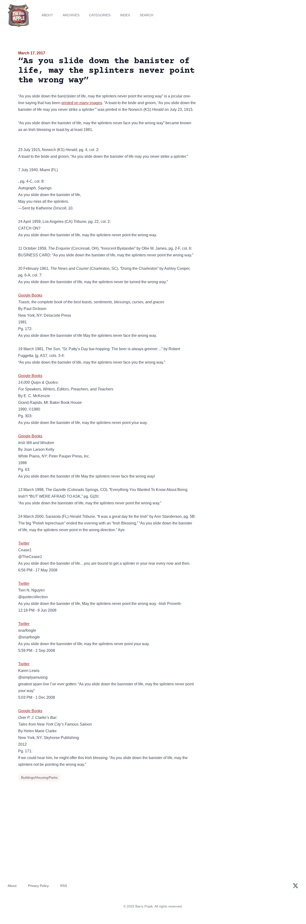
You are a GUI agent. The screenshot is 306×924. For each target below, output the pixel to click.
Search (146, 15)
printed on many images (81, 103)
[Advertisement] (245, 87)
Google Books (30, 295)
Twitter (23, 543)
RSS (63, 886)
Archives (71, 15)
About (47, 15)
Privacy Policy (38, 886)
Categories (99, 15)
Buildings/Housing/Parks (39, 777)
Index (125, 15)
